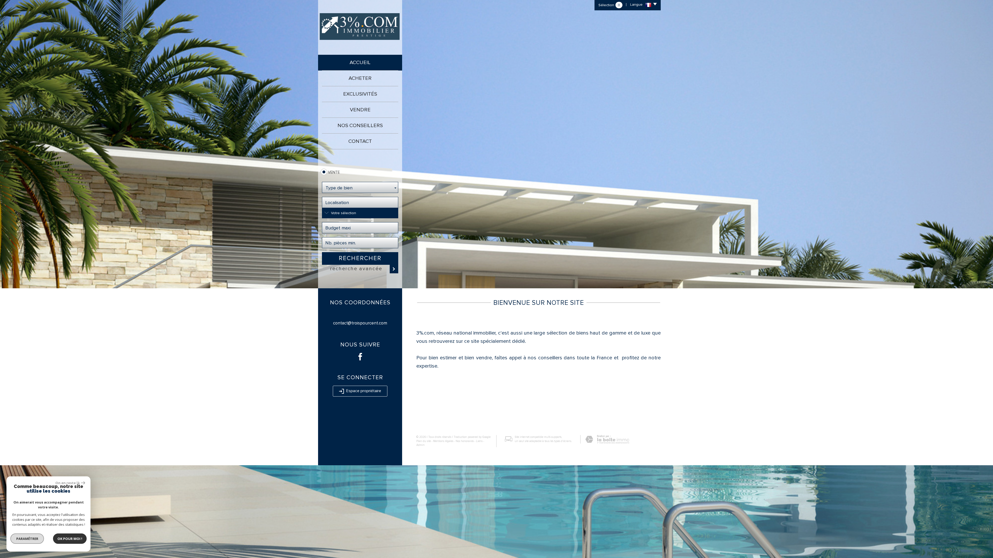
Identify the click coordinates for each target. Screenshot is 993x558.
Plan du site (423, 441)
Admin (420, 445)
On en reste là (67, 483)
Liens (479, 441)
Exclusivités (360, 94)
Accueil (360, 62)
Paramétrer (27, 538)
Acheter (360, 78)
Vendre (360, 110)
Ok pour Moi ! (69, 538)
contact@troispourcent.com (360, 323)
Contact (360, 141)
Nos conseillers (360, 125)
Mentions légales (443, 441)
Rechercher (360, 258)
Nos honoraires (465, 441)
